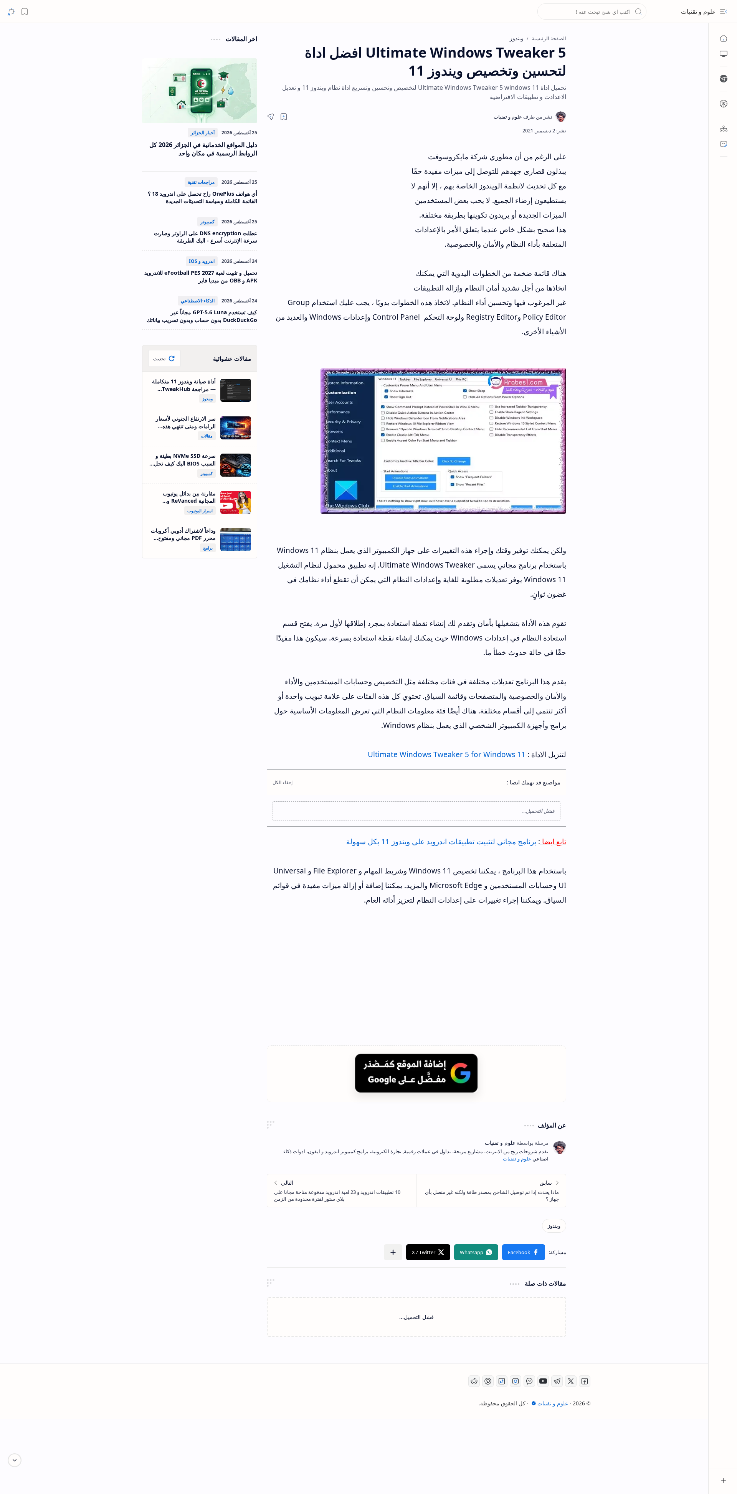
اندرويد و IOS (202, 261)
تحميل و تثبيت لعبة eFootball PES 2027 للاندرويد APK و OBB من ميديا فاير (200, 276)
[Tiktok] (501, 1381)
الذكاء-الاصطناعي (198, 300)
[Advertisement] (338, 218)
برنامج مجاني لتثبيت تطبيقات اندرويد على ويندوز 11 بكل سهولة (441, 842)
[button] (723, 11)
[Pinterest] (488, 1381)
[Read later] (283, 116)
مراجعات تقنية (201, 182)
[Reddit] (474, 1381)
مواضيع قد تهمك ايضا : (533, 782)
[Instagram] (515, 1381)
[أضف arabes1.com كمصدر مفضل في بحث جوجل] (416, 1072)
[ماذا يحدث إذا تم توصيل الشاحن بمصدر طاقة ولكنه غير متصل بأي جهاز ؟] (491, 1190)
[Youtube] (543, 1381)
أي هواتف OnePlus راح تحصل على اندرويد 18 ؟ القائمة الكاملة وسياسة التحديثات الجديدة (202, 197)
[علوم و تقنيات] (523, 116)
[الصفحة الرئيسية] (723, 38)
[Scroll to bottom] (14, 1460)
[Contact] (723, 144)
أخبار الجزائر (203, 132)
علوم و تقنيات (698, 11)
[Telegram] (557, 1381)
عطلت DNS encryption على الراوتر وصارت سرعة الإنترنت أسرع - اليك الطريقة (205, 236)
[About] (723, 128)
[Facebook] (584, 1381)
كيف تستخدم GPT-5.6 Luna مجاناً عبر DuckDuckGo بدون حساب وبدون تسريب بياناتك (202, 316)
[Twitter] (571, 1381)
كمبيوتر (207, 221)
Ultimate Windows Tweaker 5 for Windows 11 (446, 754)
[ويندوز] (554, 1226)
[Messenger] (529, 1381)
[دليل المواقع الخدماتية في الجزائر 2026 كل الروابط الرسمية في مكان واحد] (199, 90)
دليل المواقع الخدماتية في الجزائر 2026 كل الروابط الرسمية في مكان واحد (203, 148)
